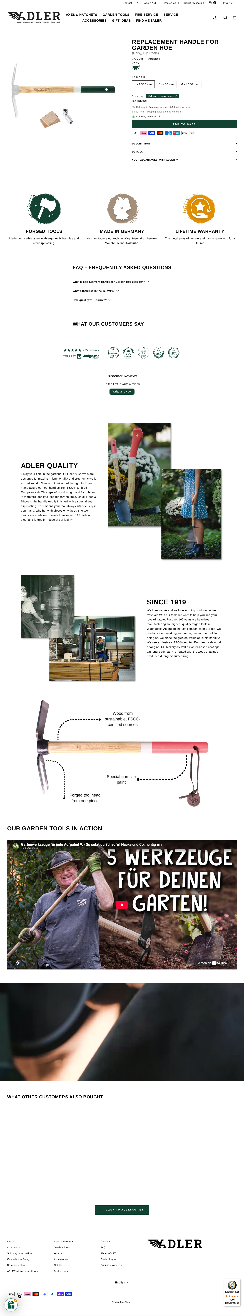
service (170, 14)
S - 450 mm (166, 84)
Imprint (11, 1241)
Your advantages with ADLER (153, 160)
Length (138, 77)
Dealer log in (171, 3)
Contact (127, 3)
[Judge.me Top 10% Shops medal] (158, 353)
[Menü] (238, 1281)
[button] (11, 1304)
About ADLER (152, 3)
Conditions (13, 1247)
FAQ (138, 3)
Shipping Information (19, 1253)
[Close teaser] (19, 1296)
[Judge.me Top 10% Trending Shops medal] (174, 353)
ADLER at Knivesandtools (22, 1271)
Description (141, 143)
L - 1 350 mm (143, 84)
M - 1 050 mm (190, 84)
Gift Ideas (121, 20)
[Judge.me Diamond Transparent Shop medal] (113, 353)
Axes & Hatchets (81, 14)
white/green (135, 66)
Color (146, 58)
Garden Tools (116, 14)
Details (137, 151)
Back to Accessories (124, 1210)
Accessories (94, 20)
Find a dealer (149, 20)
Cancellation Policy (18, 1259)
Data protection (16, 1265)
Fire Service (146, 14)
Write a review (122, 391)
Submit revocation (193, 3)
